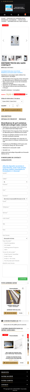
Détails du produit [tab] (9, 119)
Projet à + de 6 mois (9, 258)
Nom (4, 190)
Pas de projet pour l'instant (11, 260)
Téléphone (6, 207)
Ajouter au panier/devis (11, 110)
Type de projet (7, 241)
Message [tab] (22, 119)
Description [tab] (6, 116)
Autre (5, 249)
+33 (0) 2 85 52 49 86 (8, 1)
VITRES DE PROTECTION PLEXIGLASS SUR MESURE (14, 357)
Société (5, 173)
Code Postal (6, 218)
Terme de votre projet (9, 252)
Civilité (5, 179)
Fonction (5, 195)
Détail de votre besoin (8, 263)
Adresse (5, 212)
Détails (21, 313)
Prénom (5, 184)
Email (5, 201)
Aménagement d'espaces (11, 247)
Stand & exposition (9, 243)
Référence (4, 67)
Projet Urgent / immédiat (11, 254)
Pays (4, 229)
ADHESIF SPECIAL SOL (13, 310)
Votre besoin (6, 235)
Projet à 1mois (8, 256)
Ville (4, 224)
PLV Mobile (7, 245)
